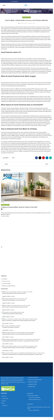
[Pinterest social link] (5, 1)
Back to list (26, 164)
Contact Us (4, 405)
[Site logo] (26, 5)
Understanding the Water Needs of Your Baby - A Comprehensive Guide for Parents (20, 340)
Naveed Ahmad (23, 23)
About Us (4, 396)
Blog (3, 403)
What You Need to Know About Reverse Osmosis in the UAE (15, 307)
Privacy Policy (5, 398)
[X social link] (3, 1)
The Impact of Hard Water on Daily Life (10, 327)
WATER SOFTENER (32, 382)
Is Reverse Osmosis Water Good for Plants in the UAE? (14, 293)
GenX (13, 157)
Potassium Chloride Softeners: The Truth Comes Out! (13, 300)
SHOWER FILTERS (32, 384)
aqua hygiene (5, 157)
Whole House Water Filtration (8, 285)
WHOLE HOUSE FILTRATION (35, 379)
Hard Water (4, 279)
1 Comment (12, 296)
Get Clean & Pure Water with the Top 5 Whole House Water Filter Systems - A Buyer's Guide (22, 354)
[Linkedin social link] (7, 1)
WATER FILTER (31, 386)
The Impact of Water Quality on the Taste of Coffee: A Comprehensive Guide (18, 347)
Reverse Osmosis (26, 17)
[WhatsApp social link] (8, 1)
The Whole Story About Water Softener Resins (12, 313)
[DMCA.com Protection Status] (8, 388)
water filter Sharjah (6, 283)
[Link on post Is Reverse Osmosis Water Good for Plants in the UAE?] (26, 194)
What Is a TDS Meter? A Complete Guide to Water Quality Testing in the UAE (18, 320)
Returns (4, 400)
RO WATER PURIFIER (33, 377)
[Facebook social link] (2, 1)
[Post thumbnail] (17, 291)
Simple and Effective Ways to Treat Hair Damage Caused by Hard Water (17, 334)
